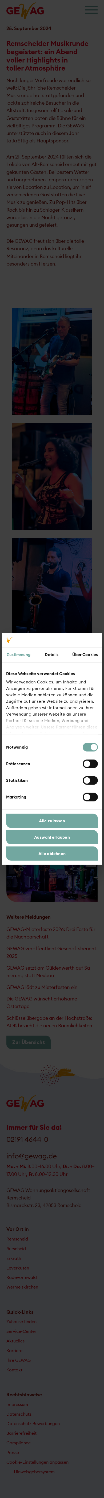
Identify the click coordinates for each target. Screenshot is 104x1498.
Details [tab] (51, 654)
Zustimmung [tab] (18, 654)
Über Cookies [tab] (85, 654)
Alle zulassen (52, 820)
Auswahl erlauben (52, 837)
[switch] (90, 764)
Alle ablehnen (52, 853)
